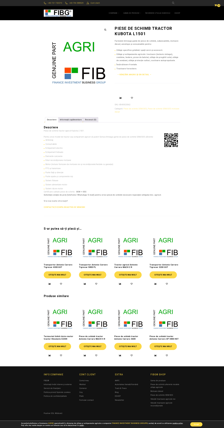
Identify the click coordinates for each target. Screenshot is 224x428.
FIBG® (46, 381)
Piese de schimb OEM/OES (135, 109)
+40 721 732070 (55, 3)
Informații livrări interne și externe (58, 384)
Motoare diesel (156, 391)
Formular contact (86, 400)
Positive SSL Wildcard (53, 413)
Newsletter (119, 400)
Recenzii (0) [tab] (90, 120)
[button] (105, 30)
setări (81, 425)
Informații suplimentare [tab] (71, 120)
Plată (81, 396)
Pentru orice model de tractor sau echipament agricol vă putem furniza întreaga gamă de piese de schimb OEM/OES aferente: (98, 137)
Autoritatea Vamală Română (126, 384)
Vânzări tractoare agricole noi (162, 399)
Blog (117, 392)
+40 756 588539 (76, 3)
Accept (196, 424)
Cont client (95, 3)
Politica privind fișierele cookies (57, 392)
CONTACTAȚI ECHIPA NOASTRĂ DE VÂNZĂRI (64, 207)
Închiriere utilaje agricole (157, 13)
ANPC (117, 381)
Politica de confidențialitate (55, 396)
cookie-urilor (177, 423)
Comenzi (83, 388)
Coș (81, 392)
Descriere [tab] (51, 120)
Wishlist (82, 384)
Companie (113, 13)
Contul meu (84, 381)
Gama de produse (131, 13)
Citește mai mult (57, 275)
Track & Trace (121, 388)
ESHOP (177, 13)
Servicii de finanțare (52, 388)
